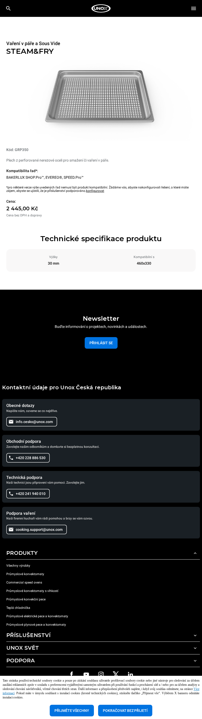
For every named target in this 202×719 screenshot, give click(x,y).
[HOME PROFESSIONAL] (101, 8)
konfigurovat (95, 191)
